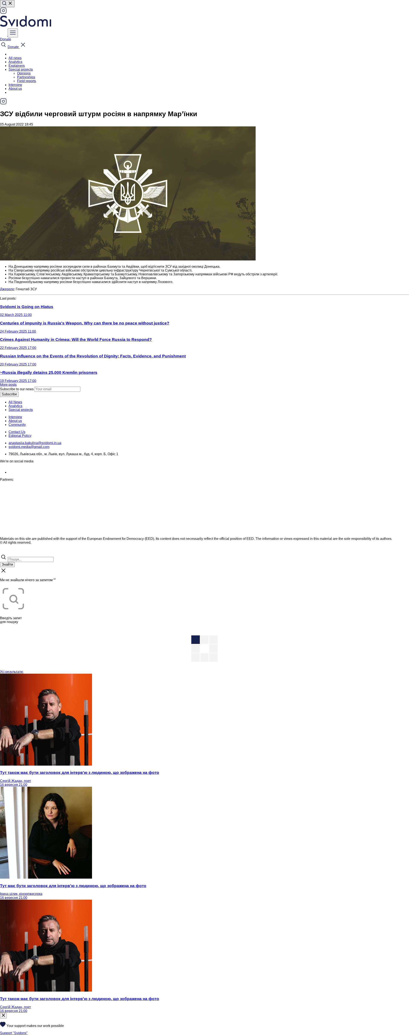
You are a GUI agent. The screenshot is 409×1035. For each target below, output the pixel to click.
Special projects (21, 410)
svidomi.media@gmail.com (29, 447)
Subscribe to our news (17, 389)
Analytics (15, 62)
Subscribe (9, 394)
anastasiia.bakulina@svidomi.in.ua (35, 443)
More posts (8, 384)
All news (15, 58)
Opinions (24, 73)
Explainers (17, 65)
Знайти (7, 564)
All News (15, 402)
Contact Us (17, 432)
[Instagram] (3, 13)
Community (17, 424)
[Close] (3, 1015)
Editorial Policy (20, 435)
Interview (15, 85)
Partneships (26, 77)
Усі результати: (11, 671)
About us (15, 88)
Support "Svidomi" (14, 1033)
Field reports (26, 81)
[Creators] (8, 551)
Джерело (7, 289)
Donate (5, 39)
